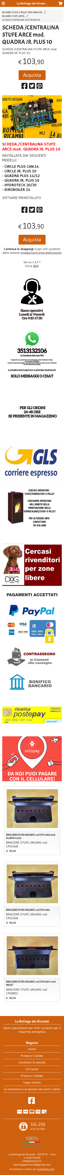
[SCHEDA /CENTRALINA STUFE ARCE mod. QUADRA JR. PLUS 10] (32, 116)
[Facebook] (31, 1102)
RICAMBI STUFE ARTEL (13, 16)
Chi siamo (32, 1069)
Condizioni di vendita (32, 1062)
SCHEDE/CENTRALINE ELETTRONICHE (21, 19)
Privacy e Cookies (32, 1056)
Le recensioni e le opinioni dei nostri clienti (32, 1089)
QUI (35, 266)
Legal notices (32, 1082)
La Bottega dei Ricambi (32, 3)
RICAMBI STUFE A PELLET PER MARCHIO (22, 12)
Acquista (32, 75)
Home (32, 1049)
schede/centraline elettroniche (40, 253)
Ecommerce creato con (32, 1169)
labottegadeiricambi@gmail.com (32, 1164)
